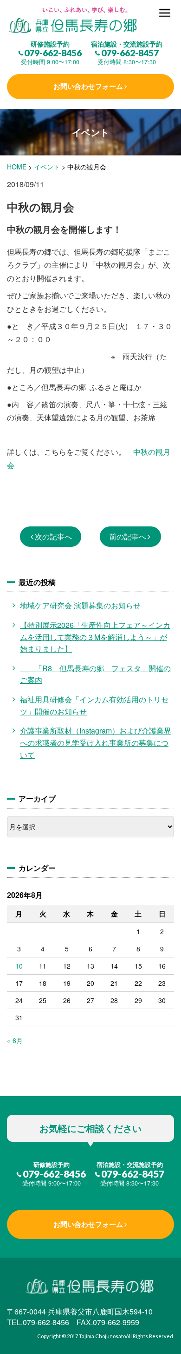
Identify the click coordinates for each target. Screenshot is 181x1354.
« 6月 (15, 1040)
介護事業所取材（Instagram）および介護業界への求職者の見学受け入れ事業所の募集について (95, 742)
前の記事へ (127, 536)
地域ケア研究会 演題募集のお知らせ (80, 605)
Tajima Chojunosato (102, 1336)
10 (19, 965)
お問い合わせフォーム (88, 86)
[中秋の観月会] (90, 20)
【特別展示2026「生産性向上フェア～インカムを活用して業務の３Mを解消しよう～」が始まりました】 (95, 637)
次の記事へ (53, 536)
